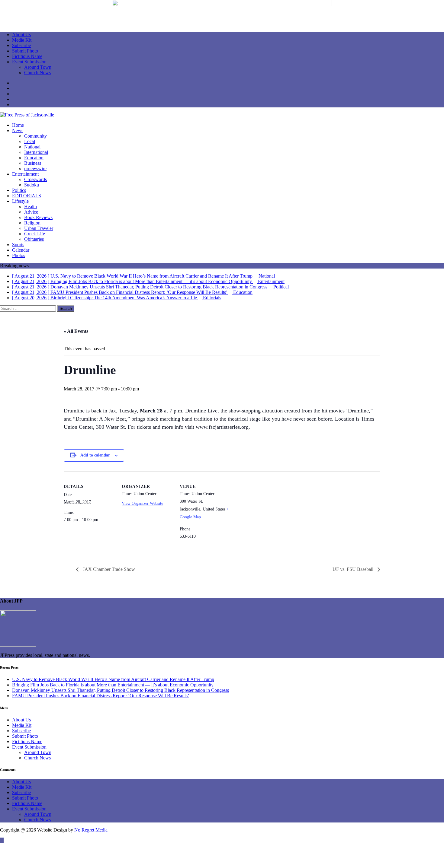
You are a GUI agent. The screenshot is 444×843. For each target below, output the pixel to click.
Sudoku (31, 184)
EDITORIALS (26, 195)
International (36, 152)
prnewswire (35, 168)
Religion (32, 222)
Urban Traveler (38, 228)
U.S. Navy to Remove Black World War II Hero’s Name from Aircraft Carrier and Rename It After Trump (113, 679)
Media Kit (21, 40)
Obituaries (34, 239)
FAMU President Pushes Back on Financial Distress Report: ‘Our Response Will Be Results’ (100, 695)
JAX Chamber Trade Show (108, 569)
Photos (18, 255)
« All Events (76, 331)
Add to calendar (95, 455)
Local (29, 141)
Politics (19, 190)
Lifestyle (20, 201)
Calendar (20, 250)
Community (35, 135)
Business (32, 163)
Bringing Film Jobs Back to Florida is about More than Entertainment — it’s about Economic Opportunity (113, 684)
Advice (31, 212)
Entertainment (25, 174)
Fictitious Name (27, 56)
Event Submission (29, 61)
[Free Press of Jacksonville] (27, 114)
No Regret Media (91, 829)
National (32, 146)
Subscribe (21, 45)
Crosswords (35, 179)
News (17, 130)
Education (33, 157)
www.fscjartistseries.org (222, 427)
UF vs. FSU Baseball (354, 569)
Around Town (37, 67)
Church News (37, 72)
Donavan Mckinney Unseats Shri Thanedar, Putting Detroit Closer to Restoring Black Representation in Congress (120, 690)
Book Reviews (38, 217)
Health (30, 206)
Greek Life (34, 233)
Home (18, 125)
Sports (18, 244)
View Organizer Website (142, 503)
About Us (21, 34)
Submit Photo (25, 50)
